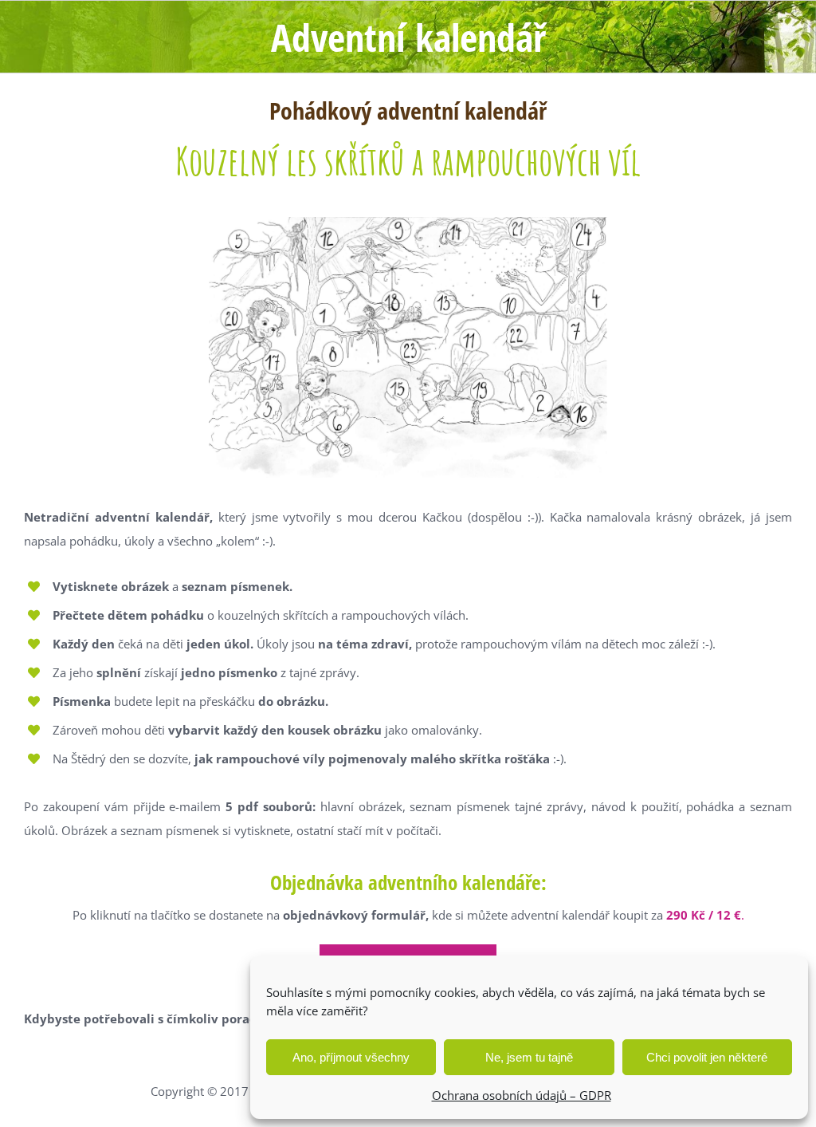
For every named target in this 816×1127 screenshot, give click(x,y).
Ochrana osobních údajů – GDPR (521, 1095)
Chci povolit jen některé (706, 1057)
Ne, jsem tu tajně (529, 1057)
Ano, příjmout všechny (351, 1057)
